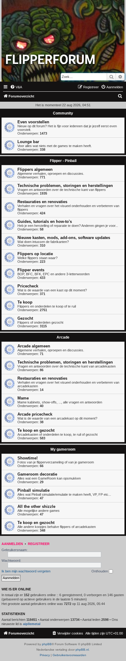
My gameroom (63, 449)
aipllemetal (31, 624)
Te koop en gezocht (35, 430)
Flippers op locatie (35, 253)
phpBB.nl (82, 649)
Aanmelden (12, 544)
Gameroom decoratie (37, 474)
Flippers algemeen (35, 169)
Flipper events (30, 270)
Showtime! (27, 458)
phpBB (47, 644)
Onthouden (100, 571)
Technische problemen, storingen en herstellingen (65, 185)
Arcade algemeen (33, 346)
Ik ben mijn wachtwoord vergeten (26, 571)
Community (63, 113)
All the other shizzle (36, 506)
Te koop (24, 302)
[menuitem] (16, 87)
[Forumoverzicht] (50, 59)
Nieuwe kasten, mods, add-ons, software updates (63, 237)
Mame (23, 398)
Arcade (63, 337)
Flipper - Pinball (63, 161)
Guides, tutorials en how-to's (44, 221)
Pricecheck (27, 286)
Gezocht (25, 318)
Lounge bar (28, 141)
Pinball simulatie (33, 490)
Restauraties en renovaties (42, 201)
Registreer (39, 544)
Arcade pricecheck (34, 414)
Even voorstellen (33, 122)
